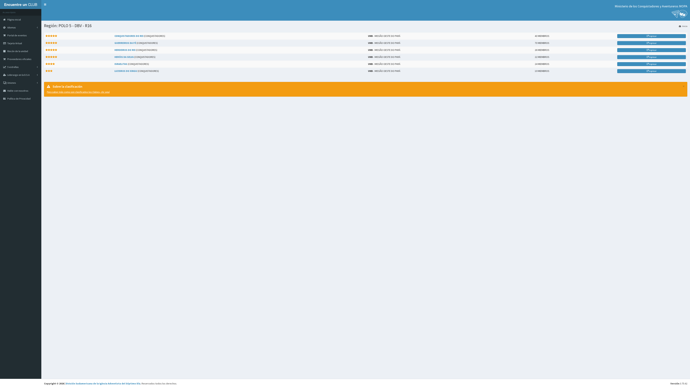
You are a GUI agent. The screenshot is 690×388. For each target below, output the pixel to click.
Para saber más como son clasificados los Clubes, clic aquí (78, 92)
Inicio (684, 26)
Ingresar (653, 36)
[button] (45, 4)
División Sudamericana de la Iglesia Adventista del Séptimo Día (103, 383)
